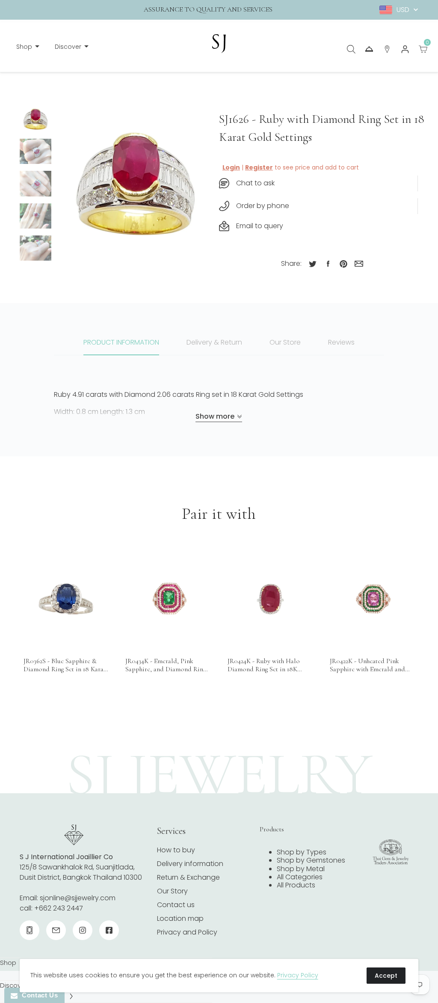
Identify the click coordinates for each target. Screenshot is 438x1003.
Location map (180, 918)
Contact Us (38, 995)
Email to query (259, 226)
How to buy (176, 850)
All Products (296, 885)
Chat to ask (255, 183)
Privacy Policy (297, 975)
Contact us (176, 905)
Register (259, 167)
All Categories (300, 877)
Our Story (172, 891)
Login (231, 167)
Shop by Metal (301, 869)
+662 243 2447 (58, 908)
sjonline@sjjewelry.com (77, 898)
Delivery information (190, 864)
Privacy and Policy (187, 932)
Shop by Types (301, 852)
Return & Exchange (188, 877)
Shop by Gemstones (311, 860)
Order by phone (262, 206)
